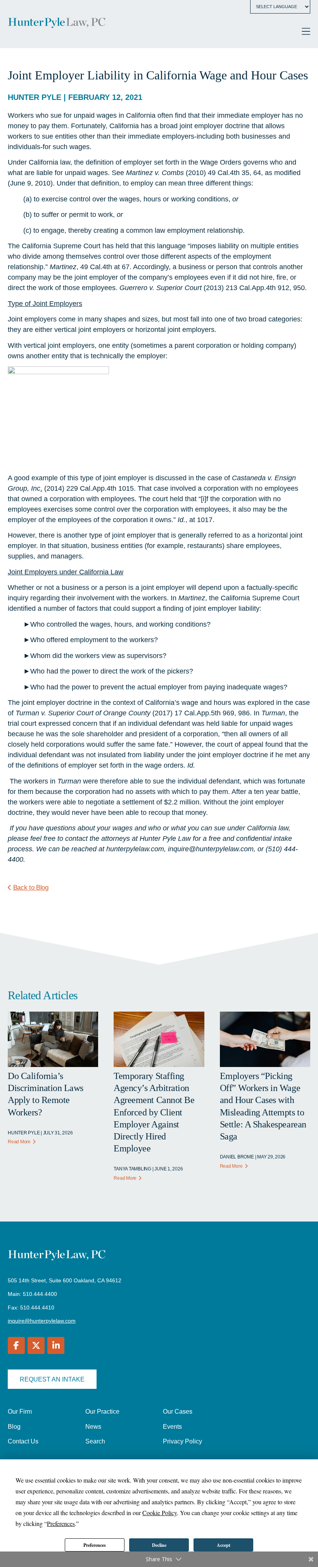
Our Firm (20, 1411)
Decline (159, 1545)
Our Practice (102, 1411)
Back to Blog (30, 887)
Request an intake (52, 1379)
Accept (223, 1545)
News (93, 1426)
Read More (19, 1141)
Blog (14, 1426)
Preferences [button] (61, 1523)
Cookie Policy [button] (159, 1513)
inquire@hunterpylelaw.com (42, 1321)
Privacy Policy (182, 1441)
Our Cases (177, 1411)
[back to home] (57, 24)
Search (95, 1441)
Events (172, 1426)
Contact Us (23, 1441)
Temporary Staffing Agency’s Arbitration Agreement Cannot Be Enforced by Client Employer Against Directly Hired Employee (154, 1112)
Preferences (94, 1545)
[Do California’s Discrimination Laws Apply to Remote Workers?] (53, 1065)
